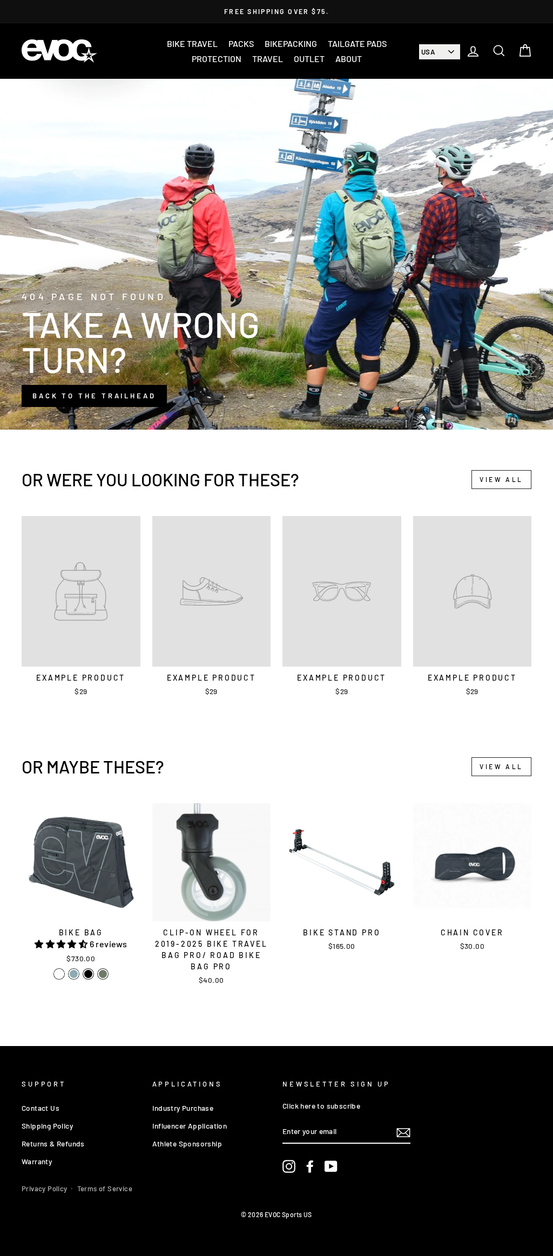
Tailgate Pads (357, 43)
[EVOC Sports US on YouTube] (331, 1166)
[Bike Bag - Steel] (74, 974)
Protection (216, 58)
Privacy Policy (45, 1188)
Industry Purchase (183, 1107)
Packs (241, 43)
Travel (267, 58)
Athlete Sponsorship (187, 1143)
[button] (62, 944)
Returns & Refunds (53, 1143)
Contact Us (40, 1107)
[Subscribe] (403, 1131)
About (348, 58)
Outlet (309, 58)
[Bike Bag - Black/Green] (59, 974)
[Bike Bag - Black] (88, 974)
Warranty (37, 1161)
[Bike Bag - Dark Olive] (103, 974)
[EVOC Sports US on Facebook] (310, 1166)
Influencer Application (189, 1125)
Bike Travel (192, 43)
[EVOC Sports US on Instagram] (288, 1166)
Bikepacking (291, 43)
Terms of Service (104, 1188)
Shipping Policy (47, 1125)
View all (501, 479)
